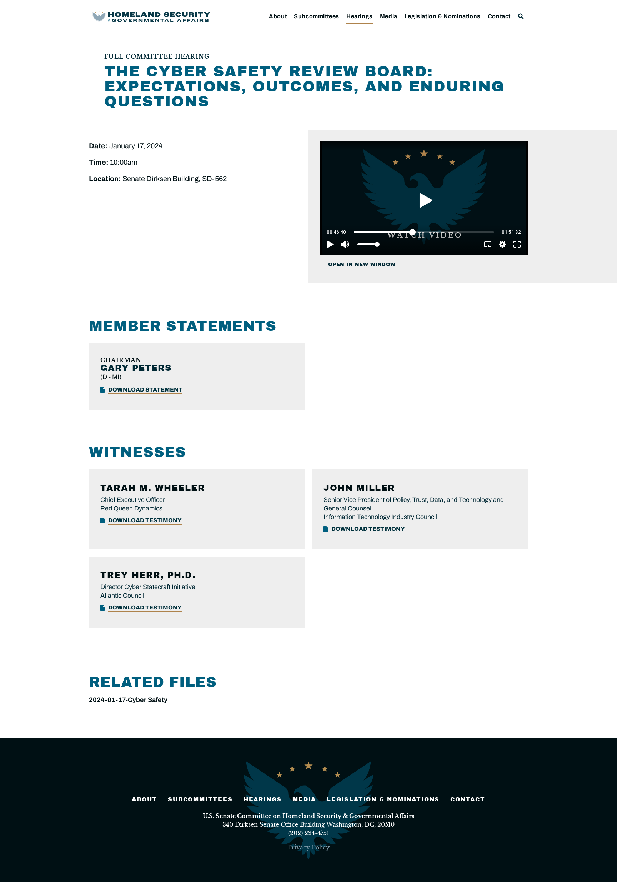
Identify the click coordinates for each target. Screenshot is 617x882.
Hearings (359, 16)
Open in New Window (362, 264)
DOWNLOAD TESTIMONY (145, 520)
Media (388, 16)
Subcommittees (316, 16)
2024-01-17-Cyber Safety (128, 699)
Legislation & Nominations (443, 16)
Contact (499, 16)
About (278, 16)
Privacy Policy (309, 847)
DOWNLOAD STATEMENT (145, 390)
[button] (521, 16)
